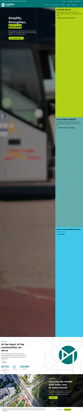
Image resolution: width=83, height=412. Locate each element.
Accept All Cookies (67, 409)
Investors (62, 4)
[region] (41, 409)
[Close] (81, 409)
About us (47, 4)
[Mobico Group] (7, 5)
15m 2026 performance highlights (66, 127)
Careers (64, 1)
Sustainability (54, 4)
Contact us (74, 4)
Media (68, 4)
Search (81, 5)
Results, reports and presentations (66, 18)
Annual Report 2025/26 (16, 38)
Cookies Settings (59, 409)
